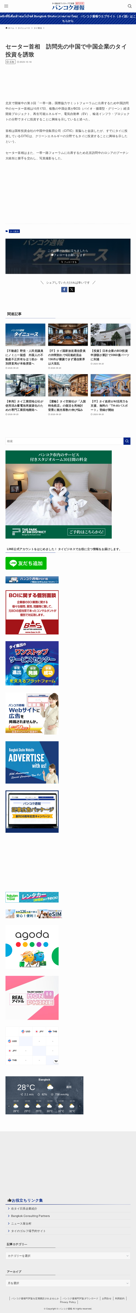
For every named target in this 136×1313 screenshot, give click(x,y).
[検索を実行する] (127, 441)
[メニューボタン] (6, 6)
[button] (64, 289)
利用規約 (120, 1298)
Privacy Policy (68, 1302)
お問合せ (107, 1298)
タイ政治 (14, 231)
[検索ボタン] (130, 6)
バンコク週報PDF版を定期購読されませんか (35, 1298)
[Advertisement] (69, 77)
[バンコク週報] (67, 6)
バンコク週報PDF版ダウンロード (80, 1298)
